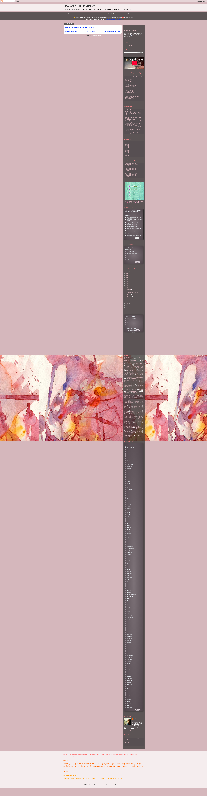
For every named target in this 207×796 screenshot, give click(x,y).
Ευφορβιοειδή (130, 370)
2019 (127, 273)
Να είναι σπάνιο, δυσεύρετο (132, 224)
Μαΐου (129, 294)
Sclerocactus (129, 661)
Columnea (129, 487)
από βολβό (141, 357)
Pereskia (128, 628)
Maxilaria (130, 422)
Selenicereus (126, 432)
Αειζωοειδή (126, 357)
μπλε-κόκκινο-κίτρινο (128, 389)
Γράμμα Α (127, 141)
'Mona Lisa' (133, 76)
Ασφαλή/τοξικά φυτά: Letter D (132, 167)
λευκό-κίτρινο (126, 381)
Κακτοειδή (138, 370)
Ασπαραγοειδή (137, 365)
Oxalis (128, 619)
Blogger (121, 784)
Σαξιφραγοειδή (139, 398)
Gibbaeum (129, 542)
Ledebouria (139, 421)
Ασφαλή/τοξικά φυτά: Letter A (131, 163)
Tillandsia (133, 433)
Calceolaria (139, 410)
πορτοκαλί (135, 392)
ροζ (129, 397)
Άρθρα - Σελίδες (80, 13)
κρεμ (141, 378)
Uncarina (129, 699)
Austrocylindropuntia (128, 406)
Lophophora (129, 584)
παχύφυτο (133, 391)
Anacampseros (138, 405)
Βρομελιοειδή (133, 367)
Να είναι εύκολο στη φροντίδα (132, 226)
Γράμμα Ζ (127, 148)
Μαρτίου (129, 296)
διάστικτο (135, 369)
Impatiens (129, 565)
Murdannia (133, 423)
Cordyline (129, 491)
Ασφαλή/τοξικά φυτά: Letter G (132, 170)
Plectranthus (132, 428)
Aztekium (129, 468)
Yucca (128, 705)
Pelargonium (129, 623)
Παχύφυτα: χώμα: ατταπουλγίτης (132, 131)
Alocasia (140, 403)
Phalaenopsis (130, 427)
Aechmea (129, 454)
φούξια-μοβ (136, 401)
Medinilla (129, 592)
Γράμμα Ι (127, 151)
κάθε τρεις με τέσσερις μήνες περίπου (134, 320)
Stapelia (133, 432)
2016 (127, 279)
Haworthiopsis (138, 418)
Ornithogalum (130, 617)
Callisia (126, 411)
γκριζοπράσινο (128, 369)
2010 (127, 303)
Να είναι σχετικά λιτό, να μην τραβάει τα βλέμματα (134, 220)
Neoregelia (129, 607)
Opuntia (128, 611)
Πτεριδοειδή (140, 396)
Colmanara (134, 412)
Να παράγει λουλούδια (131, 230)
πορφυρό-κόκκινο (128, 395)
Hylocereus (129, 563)
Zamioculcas (129, 707)
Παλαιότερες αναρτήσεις (112, 31)
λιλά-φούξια (139, 385)
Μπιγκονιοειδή (139, 387)
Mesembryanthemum (131, 594)
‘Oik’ (127, 80)
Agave (128, 460)
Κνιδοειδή (139, 374)
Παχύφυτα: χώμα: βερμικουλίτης (132, 133)
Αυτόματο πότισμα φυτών (130, 119)
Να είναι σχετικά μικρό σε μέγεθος (133, 233)
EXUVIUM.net (131, 30)
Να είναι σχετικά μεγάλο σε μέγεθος (134, 235)
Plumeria (129, 640)
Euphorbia (139, 416)
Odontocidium (126, 425)
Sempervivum (130, 667)
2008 (127, 307)
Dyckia (128, 516)
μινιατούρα (134, 386)
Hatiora (125, 418)
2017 (127, 277)
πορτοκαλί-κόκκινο (137, 393)
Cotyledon (140, 412)
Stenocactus (129, 674)
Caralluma (129, 479)
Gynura (140, 417)
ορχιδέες (128, 257)
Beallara (135, 406)
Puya (128, 646)
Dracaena (134, 415)
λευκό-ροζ (132, 384)
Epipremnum (128, 416)
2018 (127, 275)
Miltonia (135, 422)
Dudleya (128, 512)
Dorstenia (129, 508)
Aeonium (129, 456)
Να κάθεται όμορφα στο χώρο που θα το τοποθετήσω (134, 218)
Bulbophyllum (138, 408)
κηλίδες (131, 372)
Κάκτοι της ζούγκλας (129, 122)
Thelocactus (129, 684)
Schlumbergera (127, 431)
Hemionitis (126, 420)
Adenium (129, 449)
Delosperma (139, 413)
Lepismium (129, 579)
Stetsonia (129, 676)
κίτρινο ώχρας (131, 373)
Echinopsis (129, 521)
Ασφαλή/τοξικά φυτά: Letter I (131, 173)
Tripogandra (129, 695)
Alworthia (131, 405)
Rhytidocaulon (130, 655)
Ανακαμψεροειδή (134, 357)
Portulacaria (129, 642)
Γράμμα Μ (127, 155)
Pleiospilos (129, 636)
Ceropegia (139, 411)
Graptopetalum (130, 546)
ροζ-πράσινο (133, 398)
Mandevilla (129, 588)
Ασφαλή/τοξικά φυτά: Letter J (131, 174)
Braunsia (132, 408)
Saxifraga (140, 430)
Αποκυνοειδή (128, 363)
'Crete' (129, 78)
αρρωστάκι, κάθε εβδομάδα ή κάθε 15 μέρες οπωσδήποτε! (134, 327)
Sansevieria (134, 430)
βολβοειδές (126, 367)
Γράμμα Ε (127, 146)
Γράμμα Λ (127, 154)
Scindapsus (135, 431)
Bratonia (125, 408)
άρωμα (129, 365)
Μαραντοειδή (127, 386)
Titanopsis (139, 433)
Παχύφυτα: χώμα (129, 130)
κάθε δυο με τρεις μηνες (132, 322)
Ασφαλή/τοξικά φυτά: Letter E (132, 168)
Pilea (128, 632)
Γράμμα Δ (127, 145)
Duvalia (128, 514)
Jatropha (128, 569)
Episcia (134, 416)
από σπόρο (138, 362)
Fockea (128, 537)
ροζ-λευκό (134, 397)
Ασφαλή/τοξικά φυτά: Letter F (131, 169)
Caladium (133, 410)
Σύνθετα (126, 400)
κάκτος (126, 372)
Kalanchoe (126, 421)
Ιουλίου (129, 289)
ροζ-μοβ (140, 397)
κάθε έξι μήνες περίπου (131, 318)
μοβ (139, 386)
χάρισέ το (127, 742)
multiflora (126, 423)
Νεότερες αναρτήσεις (71, 31)
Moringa (129, 598)
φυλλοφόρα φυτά (130, 259)
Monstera (140, 422)
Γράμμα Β (127, 143)
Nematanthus (129, 604)
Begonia (140, 406)
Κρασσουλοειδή (131, 378)
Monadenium (130, 596)
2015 (127, 281)
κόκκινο (126, 375)
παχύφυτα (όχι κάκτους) (132, 253)
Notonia (128, 609)
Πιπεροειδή (126, 392)
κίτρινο (136, 372)
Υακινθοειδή (132, 400)
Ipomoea (129, 567)
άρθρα (136, 363)
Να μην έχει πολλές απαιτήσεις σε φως (134, 228)
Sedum (140, 431)
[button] (126, 251)
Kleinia (133, 421)
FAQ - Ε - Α (129, 13)
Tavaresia (129, 682)
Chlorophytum (127, 412)
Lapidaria (129, 575)
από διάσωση (129, 358)
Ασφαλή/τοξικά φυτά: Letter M (132, 178)
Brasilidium (140, 407)
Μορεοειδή (132, 387)
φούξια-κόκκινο (127, 401)
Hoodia (128, 556)
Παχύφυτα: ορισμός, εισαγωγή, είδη (133, 126)
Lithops (128, 581)
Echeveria (141, 415)
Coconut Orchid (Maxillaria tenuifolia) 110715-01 (79, 27)
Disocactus (129, 506)
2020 (127, 271)
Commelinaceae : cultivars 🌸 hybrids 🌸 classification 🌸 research (134, 202)
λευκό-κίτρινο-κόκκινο (135, 381)
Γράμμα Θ (127, 150)
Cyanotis (133, 413)
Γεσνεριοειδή (140, 367)
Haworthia (131, 418)
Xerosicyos (129, 703)
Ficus (125, 417)
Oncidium (134, 425)
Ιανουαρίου (130, 301)
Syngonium (126, 433)
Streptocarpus (130, 678)
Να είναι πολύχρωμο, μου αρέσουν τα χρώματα (134, 223)
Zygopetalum (126, 436)
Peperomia (140, 426)
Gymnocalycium (130, 548)
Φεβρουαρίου (130, 298)
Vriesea (128, 701)
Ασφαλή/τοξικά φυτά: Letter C (132, 166)
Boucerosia (126, 407)
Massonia (129, 590)
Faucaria (128, 531)
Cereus (128, 481)
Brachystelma (133, 407)
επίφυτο (141, 369)
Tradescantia (128, 435)
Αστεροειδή (126, 366)
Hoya (132, 420)
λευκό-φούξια (139, 384)
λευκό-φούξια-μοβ (127, 385)
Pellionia (134, 426)
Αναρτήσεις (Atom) (96, 35)
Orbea (140, 425)
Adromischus (129, 451)
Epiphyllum (129, 523)
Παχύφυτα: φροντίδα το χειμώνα (132, 129)
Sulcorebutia (139, 432)
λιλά (134, 385)
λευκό (139, 380)
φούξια (139, 400)
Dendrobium (127, 415)
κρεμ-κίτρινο (133, 380)
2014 (127, 283)
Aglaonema (134, 403)
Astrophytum (129, 466)
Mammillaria (129, 586)
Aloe (125, 405)
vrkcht (138, 435)
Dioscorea (129, 502)
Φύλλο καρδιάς (131, 125)
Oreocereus (129, 615)
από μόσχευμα (130, 360)
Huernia (139, 420)
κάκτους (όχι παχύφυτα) (132, 255)
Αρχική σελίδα (68, 13)
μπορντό (135, 389)
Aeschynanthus (127, 403)
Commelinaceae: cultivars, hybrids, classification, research (133, 739)
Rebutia (128, 648)
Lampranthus (129, 573)
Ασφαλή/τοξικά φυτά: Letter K (132, 175)
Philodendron (139, 427)
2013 (127, 285)
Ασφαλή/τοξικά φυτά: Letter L (131, 176)
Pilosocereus (129, 634)
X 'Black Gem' (130, 85)
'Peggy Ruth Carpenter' (132, 96)
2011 (127, 287)
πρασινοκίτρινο (131, 396)
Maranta (125, 422)
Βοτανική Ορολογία (92, 13)
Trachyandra (129, 690)
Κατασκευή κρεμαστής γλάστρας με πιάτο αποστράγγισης (133, 124)
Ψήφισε (137, 237)
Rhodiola (129, 651)
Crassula (126, 413)
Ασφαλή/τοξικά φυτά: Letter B (132, 164)
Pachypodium (130, 621)
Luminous (135, 718)
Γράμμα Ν (127, 156)
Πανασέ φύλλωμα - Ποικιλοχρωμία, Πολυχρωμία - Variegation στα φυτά (133, 113)
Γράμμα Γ (127, 144)
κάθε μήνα (129, 324)
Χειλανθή (139, 402)
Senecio (128, 669)
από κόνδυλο (139, 358)
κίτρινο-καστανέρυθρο (139, 373)
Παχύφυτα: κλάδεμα (129, 128)
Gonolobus (129, 544)
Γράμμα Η (127, 149)
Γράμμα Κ (127, 152)
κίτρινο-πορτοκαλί (130, 374)
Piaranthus (126, 428)
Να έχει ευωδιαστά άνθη (131, 231)
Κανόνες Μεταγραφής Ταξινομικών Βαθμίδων (112, 13)
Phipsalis (129, 653)
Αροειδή (141, 363)
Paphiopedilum (127, 426)
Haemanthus (129, 552)
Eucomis (129, 527)
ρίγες (125, 397)
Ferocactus (129, 533)
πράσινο (136, 395)
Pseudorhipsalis (139, 428)
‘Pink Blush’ (129, 81)
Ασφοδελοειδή (137, 366)
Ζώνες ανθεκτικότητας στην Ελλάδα (133, 120)
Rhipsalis (128, 430)
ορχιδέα (141, 389)
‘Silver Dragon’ (130, 79)
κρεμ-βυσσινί (126, 380)
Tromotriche (129, 697)
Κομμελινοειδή (139, 377)
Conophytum (130, 489)
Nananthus (140, 423)
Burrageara (126, 410)
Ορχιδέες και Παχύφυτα (80, 6)
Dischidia (129, 504)
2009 (127, 305)
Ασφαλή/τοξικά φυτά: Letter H (132, 172)
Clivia (128, 485)
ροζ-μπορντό (126, 398)
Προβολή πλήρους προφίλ (130, 730)
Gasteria (130, 417)
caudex (132, 411)
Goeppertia (136, 417)
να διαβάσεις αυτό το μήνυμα (113, 19)
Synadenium (129, 680)
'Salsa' (129, 97)
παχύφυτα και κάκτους (131, 251)
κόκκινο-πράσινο (129, 377)
